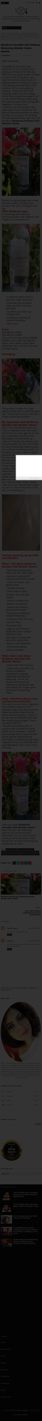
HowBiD (37, 478)
